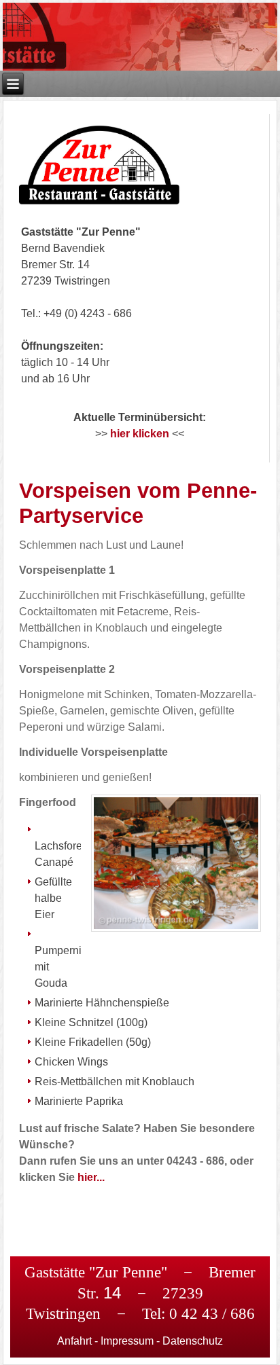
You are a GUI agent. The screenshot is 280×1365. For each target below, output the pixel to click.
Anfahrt (74, 1341)
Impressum (127, 1341)
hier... (91, 1177)
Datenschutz (192, 1341)
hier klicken (139, 433)
